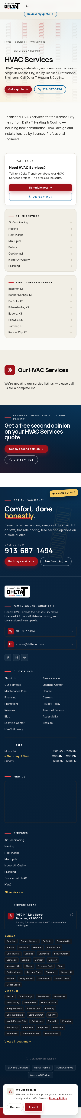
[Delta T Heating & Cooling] (12, 6)
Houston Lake (48, 1002)
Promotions (11, 703)
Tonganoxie (26, 978)
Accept (33, 1107)
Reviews (10, 710)
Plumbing (10, 871)
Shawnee (51, 972)
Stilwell (10, 978)
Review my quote (38, 14)
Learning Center (14, 722)
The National (52, 1033)
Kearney (49, 1008)
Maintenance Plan (16, 691)
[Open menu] (36, 6)
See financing (53, 561)
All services (12, 892)
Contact (47, 691)
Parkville (52, 1021)
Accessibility (50, 716)
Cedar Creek (13, 984)
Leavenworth (61, 953)
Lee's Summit (36, 1015)
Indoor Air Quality (15, 865)
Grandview (30, 1002)
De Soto (47, 941)
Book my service (19, 561)
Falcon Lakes (62, 978)
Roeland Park (34, 972)
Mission (53, 960)
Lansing (29, 953)
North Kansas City (16, 1021)
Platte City (12, 1027)
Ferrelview (43, 996)
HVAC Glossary (14, 729)
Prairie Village (14, 972)
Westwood (44, 978)
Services (20, 41)
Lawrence (44, 953)
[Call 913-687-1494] (27, 6)
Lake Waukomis (15, 1015)
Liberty (52, 1015)
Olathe (28, 966)
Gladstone (59, 996)
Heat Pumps (12, 852)
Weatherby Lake (30, 1033)
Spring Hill (66, 972)
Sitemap (48, 722)
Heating (9, 846)
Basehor (11, 941)
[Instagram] (16, 657)
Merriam (39, 960)
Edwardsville (63, 941)
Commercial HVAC (16, 878)
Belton (10, 996)
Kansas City (53, 947)
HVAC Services (37, 41)
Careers (48, 697)
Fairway (23, 947)
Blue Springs (25, 996)
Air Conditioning (14, 840)
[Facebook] (8, 657)
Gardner (37, 947)
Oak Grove (37, 1021)
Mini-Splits (11, 859)
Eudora (10, 947)
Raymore (28, 1027)
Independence (14, 1008)
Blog (7, 716)
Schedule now (38, 187)
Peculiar (66, 1021)
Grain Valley (13, 1002)
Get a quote (16, 89)
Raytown (43, 1027)
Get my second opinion (24, 448)
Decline (15, 1107)
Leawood (12, 960)
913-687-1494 (52, 89)
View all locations (16, 1041)
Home (8, 41)
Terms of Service (53, 710)
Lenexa (25, 960)
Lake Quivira (13, 953)
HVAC (8, 884)
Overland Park (45, 966)
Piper (60, 966)
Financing (10, 697)
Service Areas (51, 678)
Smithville (12, 1033)
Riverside (58, 1027)
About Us (10, 678)
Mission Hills (13, 966)
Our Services (13, 684)
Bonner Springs (29, 941)
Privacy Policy (51, 703)
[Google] (24, 657)
